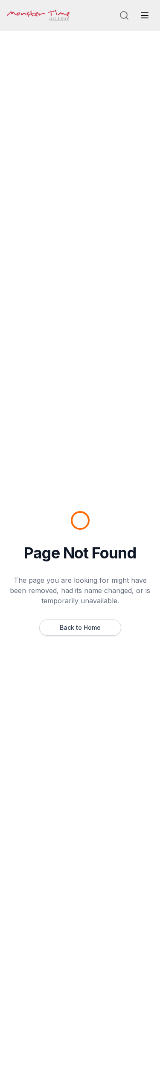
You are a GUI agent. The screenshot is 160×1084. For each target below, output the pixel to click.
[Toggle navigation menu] (144, 15)
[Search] (124, 15)
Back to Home (80, 627)
